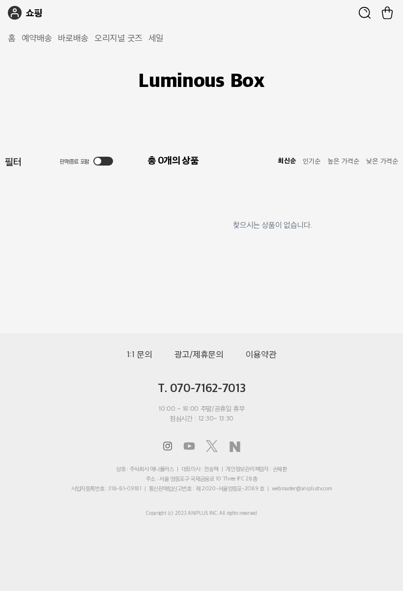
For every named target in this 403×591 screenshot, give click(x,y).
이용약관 (261, 354)
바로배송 (73, 37)
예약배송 (37, 37)
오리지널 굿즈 (118, 37)
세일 (156, 37)
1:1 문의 (139, 354)
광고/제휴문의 (199, 354)
